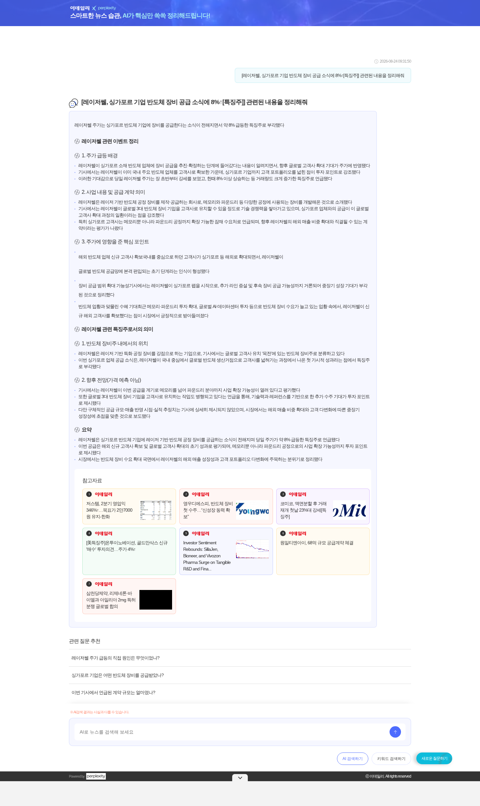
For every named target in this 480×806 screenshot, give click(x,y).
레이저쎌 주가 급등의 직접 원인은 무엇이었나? (115, 657)
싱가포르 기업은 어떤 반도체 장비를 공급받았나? (118, 675)
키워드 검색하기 (391, 758)
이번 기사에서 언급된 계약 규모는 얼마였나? (113, 692)
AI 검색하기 (353, 758)
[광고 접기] (240, 777)
